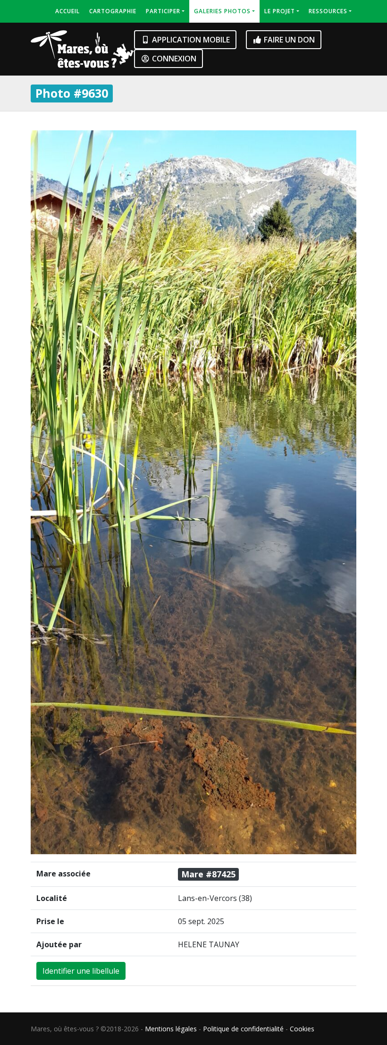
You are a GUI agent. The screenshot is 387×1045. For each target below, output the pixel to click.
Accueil (67, 11)
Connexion (173, 58)
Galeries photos (222, 11)
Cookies (302, 1028)
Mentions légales (171, 1028)
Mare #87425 (208, 874)
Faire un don (288, 39)
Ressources (328, 11)
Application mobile (190, 39)
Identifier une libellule (80, 971)
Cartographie (112, 11)
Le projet (279, 11)
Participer (163, 11)
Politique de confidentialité (243, 1028)
